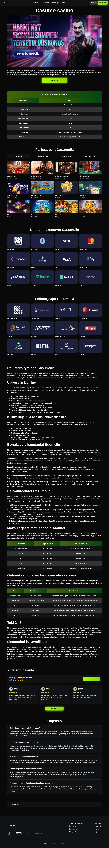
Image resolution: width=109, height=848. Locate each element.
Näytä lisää (54, 708)
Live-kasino (41, 156)
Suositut (17, 156)
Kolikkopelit (89, 156)
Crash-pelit (65, 156)
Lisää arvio (91, 679)
